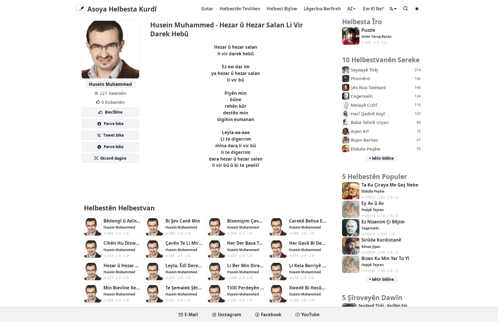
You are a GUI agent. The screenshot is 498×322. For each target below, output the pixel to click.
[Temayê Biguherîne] (417, 9)
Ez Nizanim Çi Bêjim (383, 222)
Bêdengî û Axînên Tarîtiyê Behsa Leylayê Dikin (122, 221)
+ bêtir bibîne (381, 158)
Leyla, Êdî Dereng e (184, 265)
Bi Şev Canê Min (182, 221)
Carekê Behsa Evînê (308, 221)
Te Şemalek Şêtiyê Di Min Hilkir (184, 288)
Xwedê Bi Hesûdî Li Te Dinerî (308, 288)
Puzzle (368, 30)
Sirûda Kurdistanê (381, 240)
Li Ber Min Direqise (246, 265)
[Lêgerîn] (406, 8)
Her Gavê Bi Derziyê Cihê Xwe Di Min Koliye (308, 243)
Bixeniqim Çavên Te (246, 221)
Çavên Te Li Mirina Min (184, 243)
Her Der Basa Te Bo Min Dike (246, 243)
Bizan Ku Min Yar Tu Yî (385, 258)
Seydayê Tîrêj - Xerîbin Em (383, 305)
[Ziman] (393, 9)
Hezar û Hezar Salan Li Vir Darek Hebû (122, 265)
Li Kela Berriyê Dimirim (308, 265)
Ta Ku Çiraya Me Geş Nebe (389, 185)
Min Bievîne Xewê (122, 288)
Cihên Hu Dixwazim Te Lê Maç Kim (122, 243)
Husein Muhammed (110, 84)
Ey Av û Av (372, 203)
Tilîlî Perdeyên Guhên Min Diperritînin (246, 288)
